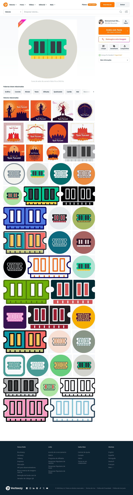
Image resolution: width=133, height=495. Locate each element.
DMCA (50, 455)
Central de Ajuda (84, 452)
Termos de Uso (90, 488)
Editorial (42, 5)
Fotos (22, 5)
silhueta (46, 92)
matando (87, 92)
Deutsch (111, 461)
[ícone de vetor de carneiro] (79, 153)
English (111, 452)
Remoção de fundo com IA (26, 475)
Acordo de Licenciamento (57, 452)
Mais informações (105, 60)
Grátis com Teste (114, 31)
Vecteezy (20, 455)
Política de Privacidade (104, 488)
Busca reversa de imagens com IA (26, 471)
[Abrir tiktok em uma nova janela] (40, 488)
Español (111, 455)
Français (111, 464)
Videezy (20, 458)
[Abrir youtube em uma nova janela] (47, 488)
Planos (84, 5)
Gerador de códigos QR (25, 478)
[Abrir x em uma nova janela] (44, 488)
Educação (20, 464)
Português (112, 458)
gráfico (7, 92)
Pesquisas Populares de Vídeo (56, 472)
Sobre (80, 458)
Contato (80, 455)
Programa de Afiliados (56, 458)
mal (77, 92)
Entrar (122, 5)
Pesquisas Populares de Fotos (56, 467)
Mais (51, 5)
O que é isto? (118, 55)
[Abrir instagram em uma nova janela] (30, 488)
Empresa (20, 461)
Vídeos (31, 5)
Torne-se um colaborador (82, 462)
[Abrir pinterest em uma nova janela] (37, 488)
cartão (69, 92)
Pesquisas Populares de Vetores (56, 462)
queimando (58, 92)
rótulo (27, 92)
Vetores (12, 5)
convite (18, 92)
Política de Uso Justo (119, 488)
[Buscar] (120, 12)
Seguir (126, 23)
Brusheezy (21, 452)
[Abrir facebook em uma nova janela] (27, 488)
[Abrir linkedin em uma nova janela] (33, 488)
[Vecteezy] (5, 5)
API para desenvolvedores (26, 467)
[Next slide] (91, 91)
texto (37, 92)
